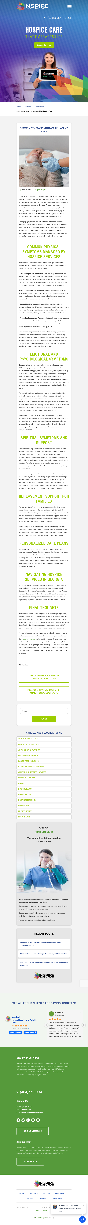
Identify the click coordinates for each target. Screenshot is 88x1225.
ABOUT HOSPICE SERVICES (29, 739)
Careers (29, 1198)
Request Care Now (44, 45)
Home (21, 1193)
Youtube (38, 1120)
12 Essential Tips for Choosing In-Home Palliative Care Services (43, 691)
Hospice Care (24, 794)
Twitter (23, 1120)
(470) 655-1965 (25, 1109)
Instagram (33, 1120)
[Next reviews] (84, 1025)
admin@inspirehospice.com (32, 1112)
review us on (29, 1032)
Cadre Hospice (41, 1218)
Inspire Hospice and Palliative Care (24, 1021)
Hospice (22, 783)
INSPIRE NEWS (24, 806)
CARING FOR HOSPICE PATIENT (31, 767)
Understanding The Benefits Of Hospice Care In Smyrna (45, 677)
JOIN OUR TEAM (30, 1161)
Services (46, 1193)
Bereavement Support (28, 755)
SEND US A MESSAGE (33, 1131)
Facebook (18, 1120)
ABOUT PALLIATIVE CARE (28, 744)
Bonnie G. (59, 1013)
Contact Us (57, 1198)
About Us (33, 1193)
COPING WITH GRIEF (26, 778)
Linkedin (28, 1120)
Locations (59, 1193)
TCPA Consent (47, 1211)
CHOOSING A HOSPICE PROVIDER (32, 772)
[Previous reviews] (46, 1025)
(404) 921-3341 (60, 18)
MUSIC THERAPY (25, 811)
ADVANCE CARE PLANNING (29, 750)
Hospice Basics (25, 789)
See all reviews (15, 1032)
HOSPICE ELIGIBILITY (27, 800)
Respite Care (24, 817)
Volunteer (42, 1198)
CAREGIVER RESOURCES (28, 761)
